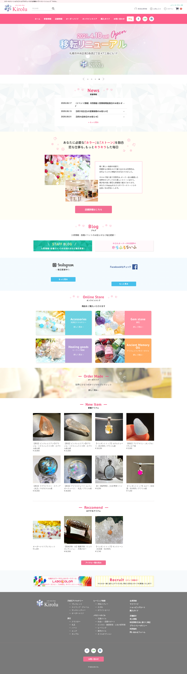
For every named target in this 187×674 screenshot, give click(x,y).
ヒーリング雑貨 (99, 601)
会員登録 (133, 601)
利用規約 (133, 629)
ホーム (37, 19)
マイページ (134, 604)
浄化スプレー (103, 604)
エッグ (74, 631)
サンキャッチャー (79, 610)
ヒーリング (102, 628)
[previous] (83, 79)
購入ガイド (105, 19)
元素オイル (102, 618)
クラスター (76, 622)
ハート (74, 628)
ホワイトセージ (104, 610)
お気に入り (157, 9)
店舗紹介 (133, 616)
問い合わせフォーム (137, 632)
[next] (103, 79)
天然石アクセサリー (75, 601)
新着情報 (47, 19)
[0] (177, 8)
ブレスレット (77, 604)
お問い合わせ (119, 19)
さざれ (100, 607)
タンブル (75, 634)
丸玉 (73, 625)
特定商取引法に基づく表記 (140, 622)
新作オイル (102, 631)
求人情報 (133, 619)
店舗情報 (58, 19)
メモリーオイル (99, 615)
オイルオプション (105, 634)
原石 (69, 618)
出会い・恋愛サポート (106, 622)
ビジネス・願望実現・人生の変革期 (111, 625)
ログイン (170, 9)
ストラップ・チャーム (80, 607)
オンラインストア (89, 19)
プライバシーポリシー (138, 626)
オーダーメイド (72, 19)
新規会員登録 (142, 9)
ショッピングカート (137, 607)
